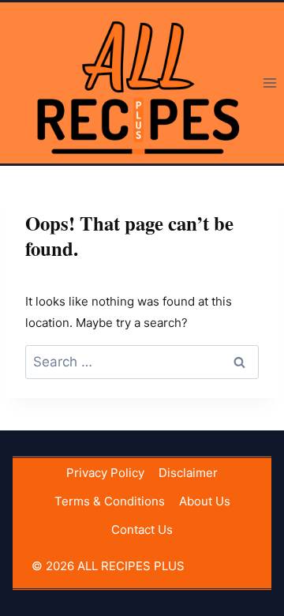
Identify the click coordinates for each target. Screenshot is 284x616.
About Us (204, 501)
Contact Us (142, 529)
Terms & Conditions (109, 501)
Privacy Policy (105, 472)
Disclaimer (188, 472)
